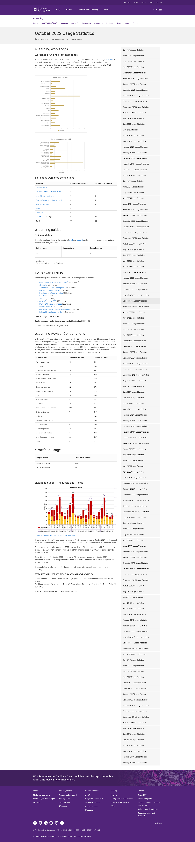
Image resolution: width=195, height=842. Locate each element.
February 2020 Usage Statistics (135, 483)
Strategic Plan (64, 799)
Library (114, 795)
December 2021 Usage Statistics (136, 358)
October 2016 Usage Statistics (135, 711)
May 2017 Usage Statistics (133, 671)
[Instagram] (56, 823)
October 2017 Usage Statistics (135, 643)
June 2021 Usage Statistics (134, 392)
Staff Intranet (64, 802)
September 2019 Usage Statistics (136, 512)
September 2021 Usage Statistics (136, 375)
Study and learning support (122, 799)
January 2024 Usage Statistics (135, 215)
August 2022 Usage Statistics (134, 312)
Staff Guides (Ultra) (49, 23)
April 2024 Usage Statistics (133, 198)
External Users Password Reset (51, 312)
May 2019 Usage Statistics (133, 535)
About (106, 9)
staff (71, 240)
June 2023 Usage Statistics (134, 255)
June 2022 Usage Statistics (134, 324)
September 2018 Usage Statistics (136, 580)
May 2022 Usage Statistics (133, 329)
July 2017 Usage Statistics (133, 660)
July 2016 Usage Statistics (133, 728)
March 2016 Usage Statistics (134, 751)
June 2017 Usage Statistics (134, 666)
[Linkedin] (40, 823)
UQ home (127, 2)
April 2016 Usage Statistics (133, 745)
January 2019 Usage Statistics (135, 557)
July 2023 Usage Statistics (133, 249)
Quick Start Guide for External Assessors (55, 309)
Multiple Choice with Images (50, 304)
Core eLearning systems (58, 39)
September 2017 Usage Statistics (136, 649)
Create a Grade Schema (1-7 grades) (53, 282)
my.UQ (88, 795)
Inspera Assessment (47, 307)
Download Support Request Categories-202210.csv (55, 535)
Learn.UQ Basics (41, 188)
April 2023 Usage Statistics (133, 267)
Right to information (75, 836)
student (80, 240)
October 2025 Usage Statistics (135, 101)
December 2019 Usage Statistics (136, 495)
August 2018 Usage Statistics (134, 586)
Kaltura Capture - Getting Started (54, 288)
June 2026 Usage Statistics (134, 56)
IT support (63, 806)
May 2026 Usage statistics (133, 61)
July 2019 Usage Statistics (133, 523)
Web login (158, 823)
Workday (109, 59)
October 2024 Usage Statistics (135, 170)
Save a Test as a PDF (47, 301)
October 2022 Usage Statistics (135, 301)
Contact (159, 2)
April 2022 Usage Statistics (133, 335)
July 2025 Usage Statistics (133, 118)
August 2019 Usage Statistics (134, 517)
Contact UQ (142, 795)
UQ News (36, 802)
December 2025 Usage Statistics (136, 90)
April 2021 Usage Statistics (133, 403)
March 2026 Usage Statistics (134, 73)
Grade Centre (40, 213)
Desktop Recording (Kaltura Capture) (49, 200)
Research (69, 9)
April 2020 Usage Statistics (133, 472)
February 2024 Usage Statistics (135, 210)
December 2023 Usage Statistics (136, 221)
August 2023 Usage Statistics (134, 244)
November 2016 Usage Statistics (136, 706)
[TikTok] (62, 823)
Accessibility (62, 836)
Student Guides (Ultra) (69, 23)
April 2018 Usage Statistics (133, 609)
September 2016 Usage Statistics (136, 717)
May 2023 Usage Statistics (133, 261)
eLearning (38, 18)
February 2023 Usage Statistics (135, 278)
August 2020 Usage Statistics (134, 449)
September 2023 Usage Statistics (136, 238)
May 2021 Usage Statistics (133, 398)
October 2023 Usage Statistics (135, 232)
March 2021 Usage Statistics (134, 409)
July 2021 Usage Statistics (133, 386)
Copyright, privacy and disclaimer (44, 836)
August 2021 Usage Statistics (134, 381)
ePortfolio (43, 285)
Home (35, 23)
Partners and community (88, 9)
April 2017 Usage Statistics (133, 677)
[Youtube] (51, 823)
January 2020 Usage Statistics (135, 489)
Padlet (42, 296)
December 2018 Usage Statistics (136, 563)
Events (143, 2)
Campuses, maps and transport (146, 814)
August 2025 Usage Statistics (134, 113)
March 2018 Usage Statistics (134, 614)
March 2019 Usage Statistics (134, 546)
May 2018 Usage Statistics (133, 603)
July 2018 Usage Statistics (133, 592)
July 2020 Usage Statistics (133, 455)
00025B (82, 830)
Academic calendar (93, 802)
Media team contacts (41, 795)
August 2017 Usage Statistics (134, 654)
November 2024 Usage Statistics (136, 164)
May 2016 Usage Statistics (133, 740)
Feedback (87, 836)
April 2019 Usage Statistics (133, 540)
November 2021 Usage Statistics (136, 363)
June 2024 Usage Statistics (134, 187)
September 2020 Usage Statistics (136, 443)
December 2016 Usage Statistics (136, 700)
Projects (109, 23)
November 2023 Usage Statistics (136, 227)
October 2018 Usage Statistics (135, 574)
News (136, 2)
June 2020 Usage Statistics (134, 460)
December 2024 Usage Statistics (136, 158)
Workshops (86, 23)
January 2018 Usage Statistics (135, 626)
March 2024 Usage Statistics (134, 204)
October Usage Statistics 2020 (135, 438)
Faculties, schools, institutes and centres (149, 804)
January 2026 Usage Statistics (135, 84)
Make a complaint (145, 799)
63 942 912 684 (66, 830)
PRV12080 (96, 830)
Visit (113, 806)
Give (151, 2)
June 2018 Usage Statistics (134, 597)
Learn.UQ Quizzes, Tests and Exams (48, 192)
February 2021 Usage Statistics (135, 415)
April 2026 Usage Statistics (133, 67)
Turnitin (38, 208)
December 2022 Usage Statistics (136, 289)
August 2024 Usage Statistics (134, 175)
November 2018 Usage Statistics (136, 569)
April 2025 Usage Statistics (133, 135)
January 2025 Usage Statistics (135, 153)
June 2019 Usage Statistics (134, 529)
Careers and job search (68, 795)
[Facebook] (35, 823)
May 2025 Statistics (131, 130)
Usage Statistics (77, 39)
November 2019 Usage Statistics (136, 500)
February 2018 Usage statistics (135, 620)
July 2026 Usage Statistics (133, 50)
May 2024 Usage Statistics (133, 192)
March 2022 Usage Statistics (134, 341)
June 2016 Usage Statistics (134, 734)
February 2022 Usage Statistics (135, 346)
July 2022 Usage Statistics (133, 318)
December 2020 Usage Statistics (136, 426)
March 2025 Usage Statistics (134, 141)
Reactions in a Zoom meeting (51, 293)
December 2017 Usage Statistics (136, 631)
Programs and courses (94, 799)
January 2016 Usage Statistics (135, 763)
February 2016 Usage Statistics (135, 757)
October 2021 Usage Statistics (135, 369)
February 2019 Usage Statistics (135, 552)
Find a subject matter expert (44, 799)
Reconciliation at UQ (65, 779)
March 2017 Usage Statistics (134, 683)
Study (58, 9)
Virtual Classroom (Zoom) (45, 196)
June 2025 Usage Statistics (134, 124)
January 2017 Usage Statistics (135, 694)
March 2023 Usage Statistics (134, 272)
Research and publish (120, 802)
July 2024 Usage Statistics (133, 181)
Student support (91, 806)
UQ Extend (39, 217)
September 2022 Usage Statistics (136, 306)
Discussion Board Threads (49, 290)
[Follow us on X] (46, 823)
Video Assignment (42, 204)
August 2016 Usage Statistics (134, 723)
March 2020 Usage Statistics (134, 477)
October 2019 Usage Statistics (135, 506)
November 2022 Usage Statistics (136, 295)
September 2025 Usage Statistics (136, 107)
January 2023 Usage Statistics (135, 284)
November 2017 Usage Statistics (136, 637)
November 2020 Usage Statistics (136, 432)
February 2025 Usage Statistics (135, 147)
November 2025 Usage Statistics (136, 96)
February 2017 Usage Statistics (135, 688)
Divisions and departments (148, 809)
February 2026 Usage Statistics (135, 79)
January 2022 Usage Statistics (135, 352)
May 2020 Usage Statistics (133, 466)
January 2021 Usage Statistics (135, 420)
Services (97, 23)
